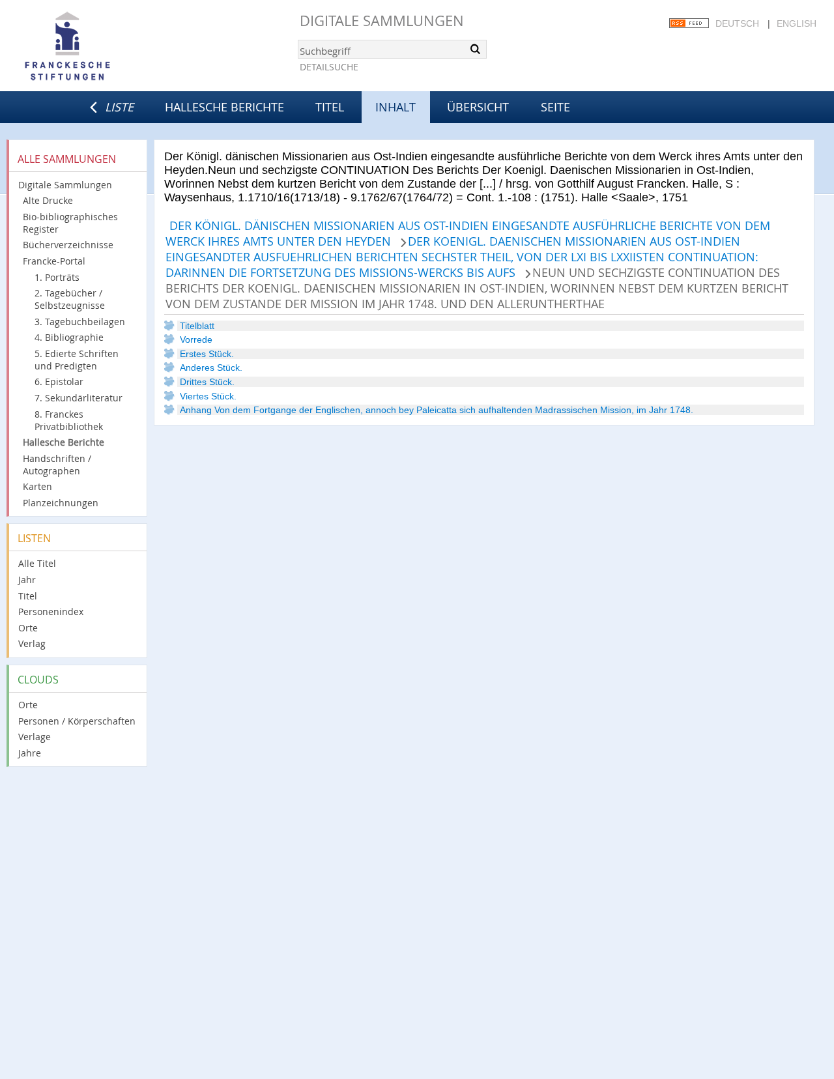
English (796, 23)
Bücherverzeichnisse (68, 244)
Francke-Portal (54, 261)
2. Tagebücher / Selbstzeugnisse (70, 299)
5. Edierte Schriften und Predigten (77, 359)
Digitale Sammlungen (382, 20)
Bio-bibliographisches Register (70, 222)
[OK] (475, 48)
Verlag (32, 643)
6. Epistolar (59, 381)
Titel (329, 107)
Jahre (29, 753)
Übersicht (478, 107)
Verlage (34, 736)
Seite (555, 107)
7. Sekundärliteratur (78, 398)
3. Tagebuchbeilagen (80, 321)
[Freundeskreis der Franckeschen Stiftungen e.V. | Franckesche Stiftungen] (104, 47)
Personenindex (50, 611)
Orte (28, 628)
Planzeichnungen (60, 502)
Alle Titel (37, 563)
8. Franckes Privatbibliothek (69, 420)
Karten (37, 486)
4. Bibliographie (69, 337)
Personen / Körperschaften (77, 721)
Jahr (27, 579)
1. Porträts (57, 277)
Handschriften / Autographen (57, 464)
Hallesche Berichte (224, 107)
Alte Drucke (48, 200)
